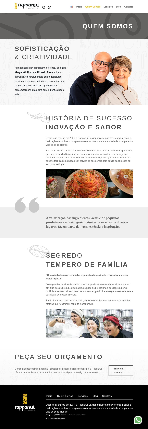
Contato (128, 7)
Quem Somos (92, 7)
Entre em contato (118, 370)
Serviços (108, 7)
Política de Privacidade (55, 418)
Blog (118, 7)
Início (79, 7)
